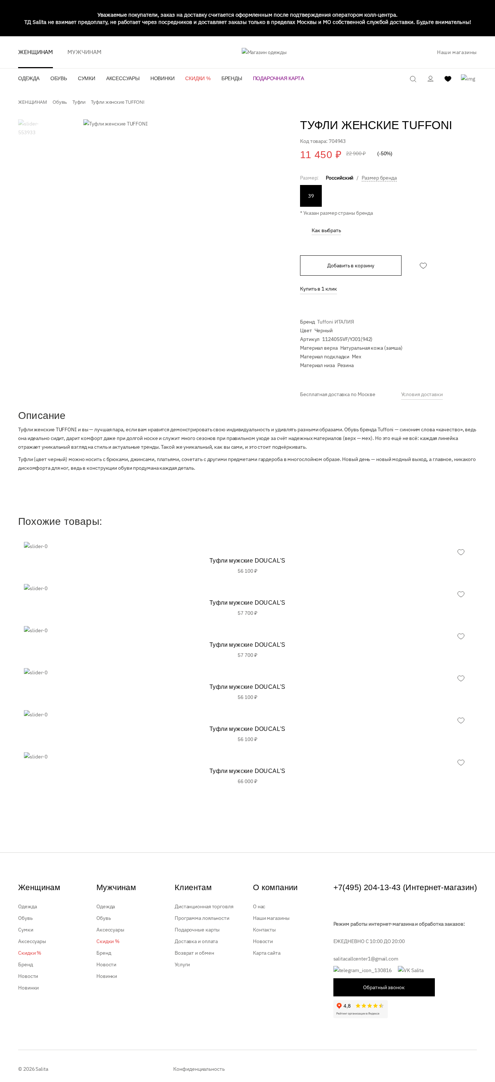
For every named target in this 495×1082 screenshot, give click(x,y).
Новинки (162, 78)
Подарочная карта (278, 78)
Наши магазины (457, 52)
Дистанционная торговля (204, 906)
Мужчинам (84, 51)
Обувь (58, 78)
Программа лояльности (202, 918)
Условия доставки (422, 394)
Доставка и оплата (196, 941)
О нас (259, 906)
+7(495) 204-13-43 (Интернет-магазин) (405, 887)
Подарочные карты (197, 929)
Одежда (28, 78)
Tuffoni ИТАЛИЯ (335, 321)
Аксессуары (123, 78)
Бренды (231, 78)
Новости (28, 976)
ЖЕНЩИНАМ (35, 51)
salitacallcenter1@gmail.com (365, 958)
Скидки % (197, 78)
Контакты (264, 929)
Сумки (86, 78)
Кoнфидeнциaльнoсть (198, 1069)
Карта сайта (266, 953)
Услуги (182, 964)
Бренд (25, 964)
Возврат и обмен (194, 953)
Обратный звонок (384, 987)
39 (311, 196)
